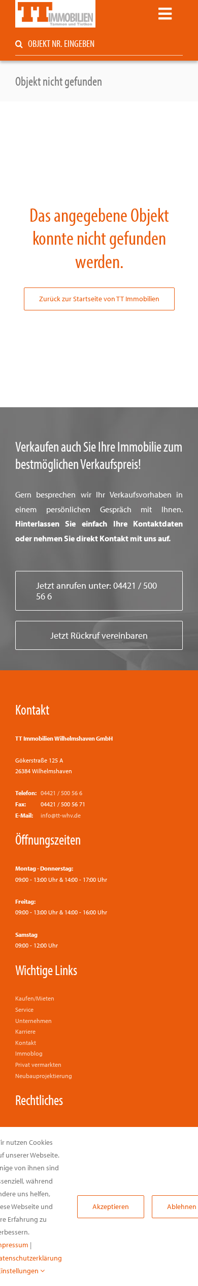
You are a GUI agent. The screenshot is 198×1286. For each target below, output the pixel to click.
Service (24, 1009)
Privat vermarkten (38, 1064)
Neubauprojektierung (43, 1076)
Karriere (25, 1031)
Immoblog (29, 1053)
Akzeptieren (110, 1206)
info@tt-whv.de (61, 815)
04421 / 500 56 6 (61, 793)
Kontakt (32, 709)
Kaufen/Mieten (34, 998)
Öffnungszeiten (48, 839)
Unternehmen (33, 1021)
